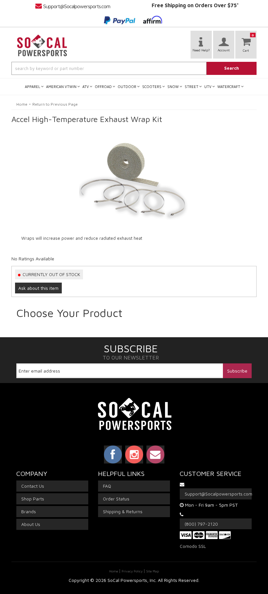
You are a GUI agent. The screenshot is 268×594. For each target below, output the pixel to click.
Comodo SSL (193, 546)
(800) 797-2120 (201, 524)
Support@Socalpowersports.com (76, 6)
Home (21, 104)
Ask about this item (38, 288)
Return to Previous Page (55, 104)
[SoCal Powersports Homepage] (42, 45)
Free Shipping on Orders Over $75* (195, 5)
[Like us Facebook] (113, 454)
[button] (134, 68)
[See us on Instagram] (134, 454)
